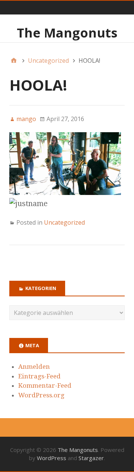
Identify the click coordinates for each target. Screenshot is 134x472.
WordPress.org (41, 395)
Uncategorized (64, 222)
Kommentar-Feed (44, 385)
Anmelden (34, 366)
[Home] (13, 60)
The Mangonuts (67, 32)
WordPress (51, 458)
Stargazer (91, 458)
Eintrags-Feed (39, 376)
